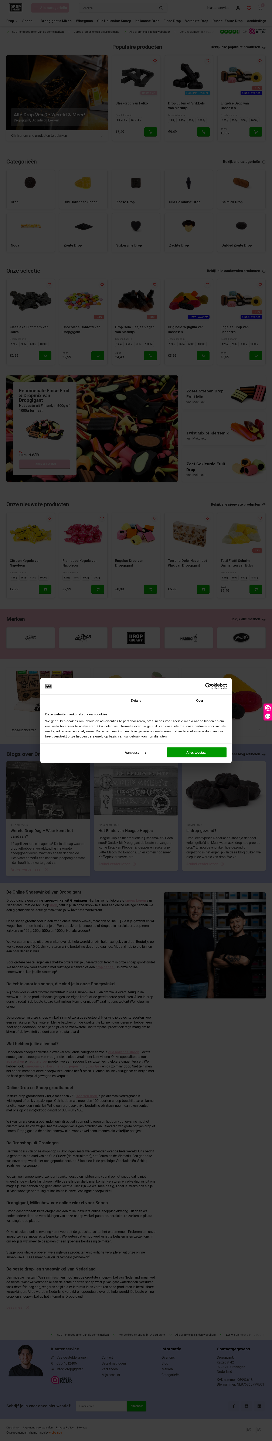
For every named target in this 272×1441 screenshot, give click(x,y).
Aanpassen (133, 752)
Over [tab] (199, 700)
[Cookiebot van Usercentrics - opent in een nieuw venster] (208, 686)
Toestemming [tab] (72, 700)
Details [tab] (136, 700)
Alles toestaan (196, 752)
